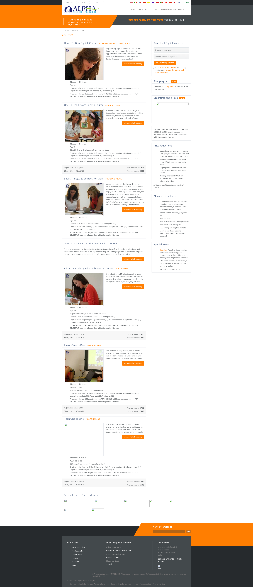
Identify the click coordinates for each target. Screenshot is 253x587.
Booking (75, 561)
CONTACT (182, 10)
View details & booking (133, 63)
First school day (78, 547)
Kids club (163, 250)
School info (82, 584)
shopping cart (167, 87)
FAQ (74, 565)
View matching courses (165, 62)
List (82, 31)
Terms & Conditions (101, 584)
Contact (75, 558)
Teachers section (159, 584)
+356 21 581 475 (127, 550)
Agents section (145, 584)
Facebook (77, 575)
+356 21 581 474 (112, 550)
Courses (75, 31)
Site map (73, 584)
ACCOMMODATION (168, 10)
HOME (133, 10)
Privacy (90, 584)
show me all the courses (166, 67)
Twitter (72, 575)
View (174, 81)
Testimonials (77, 551)
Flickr (82, 575)
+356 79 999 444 (112, 557)
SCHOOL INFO (143, 10)
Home (67, 31)
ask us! (109, 564)
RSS (87, 575)
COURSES (155, 10)
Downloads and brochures (121, 584)
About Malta (77, 554)
